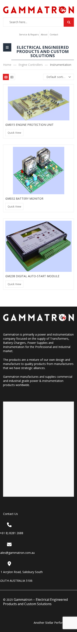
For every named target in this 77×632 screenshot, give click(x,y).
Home (7, 65)
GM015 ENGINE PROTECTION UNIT (29, 125)
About (44, 34)
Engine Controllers (30, 65)
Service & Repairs (29, 34)
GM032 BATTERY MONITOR (24, 198)
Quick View (14, 132)
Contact (54, 34)
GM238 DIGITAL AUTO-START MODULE (32, 276)
